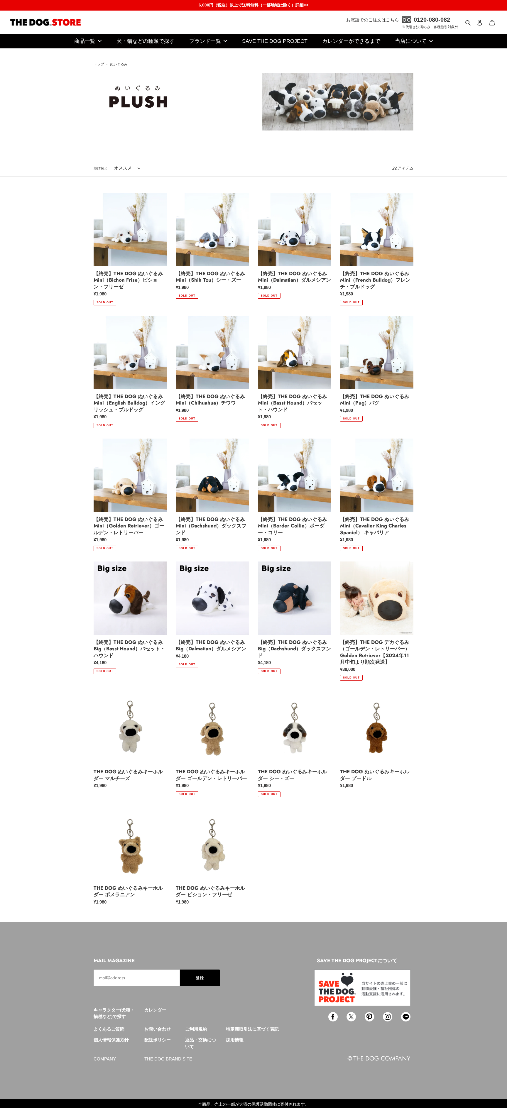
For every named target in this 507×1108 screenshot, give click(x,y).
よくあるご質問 (109, 1028)
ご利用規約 (196, 1028)
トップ (99, 64)
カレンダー (155, 1009)
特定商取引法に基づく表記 (252, 1028)
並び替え (101, 168)
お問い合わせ (157, 1028)
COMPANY (105, 1058)
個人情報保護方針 (111, 1039)
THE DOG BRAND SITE (168, 1058)
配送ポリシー (157, 1039)
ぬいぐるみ (119, 64)
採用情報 (235, 1039)
